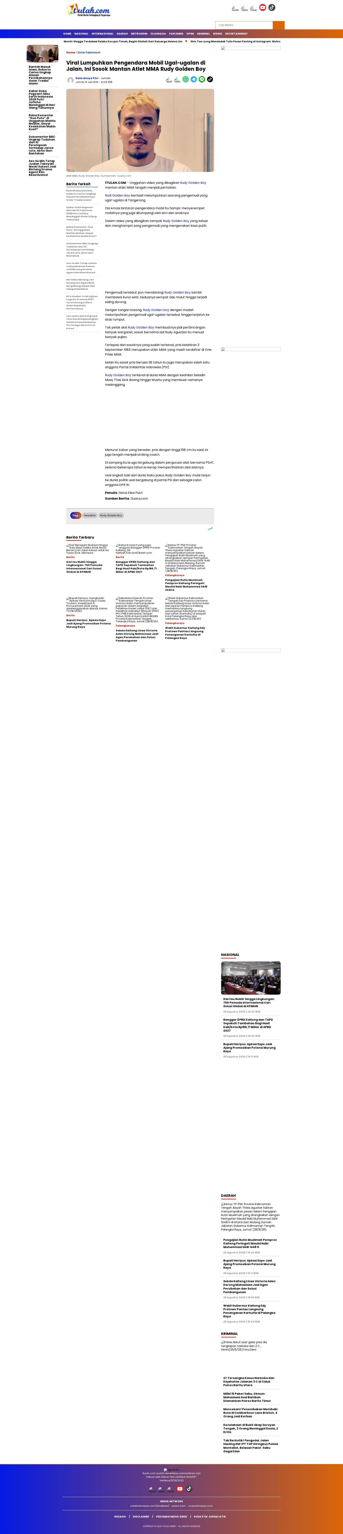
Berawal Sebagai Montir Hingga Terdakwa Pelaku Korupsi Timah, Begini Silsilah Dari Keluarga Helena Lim (84, 41)
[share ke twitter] (178, 81)
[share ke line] (203, 81)
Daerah (122, 34)
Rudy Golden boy (156, 310)
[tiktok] (272, 10)
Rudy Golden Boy (193, 182)
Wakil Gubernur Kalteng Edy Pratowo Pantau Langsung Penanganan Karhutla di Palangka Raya (249, 1311)
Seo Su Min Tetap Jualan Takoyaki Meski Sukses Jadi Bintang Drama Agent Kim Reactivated (42, 168)
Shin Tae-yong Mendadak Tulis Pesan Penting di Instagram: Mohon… (209, 41)
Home (67, 34)
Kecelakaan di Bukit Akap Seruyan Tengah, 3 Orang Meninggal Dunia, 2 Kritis (250, 1428)
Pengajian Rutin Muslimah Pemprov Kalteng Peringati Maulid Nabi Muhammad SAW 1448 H (250, 1243)
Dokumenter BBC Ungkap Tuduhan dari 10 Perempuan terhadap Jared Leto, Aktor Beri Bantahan (42, 145)
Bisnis (217, 34)
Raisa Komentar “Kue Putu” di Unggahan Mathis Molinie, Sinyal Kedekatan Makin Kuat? (42, 122)
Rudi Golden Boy (117, 195)
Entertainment (236, 34)
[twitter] (245, 10)
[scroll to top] (329, 1528)
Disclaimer (141, 1516)
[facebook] (236, 10)
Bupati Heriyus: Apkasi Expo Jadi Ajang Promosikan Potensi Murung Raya (249, 1047)
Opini (190, 34)
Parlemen (176, 34)
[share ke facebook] (170, 81)
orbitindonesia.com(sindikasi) (149, 1506)
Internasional (103, 34)
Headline (90, 515)
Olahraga (158, 34)
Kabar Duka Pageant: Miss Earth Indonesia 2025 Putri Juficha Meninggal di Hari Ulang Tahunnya (42, 99)
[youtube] (263, 10)
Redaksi (120, 1516)
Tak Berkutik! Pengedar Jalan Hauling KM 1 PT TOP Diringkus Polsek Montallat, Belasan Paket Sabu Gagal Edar (250, 1445)
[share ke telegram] (195, 81)
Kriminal (203, 34)
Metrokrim (139, 34)
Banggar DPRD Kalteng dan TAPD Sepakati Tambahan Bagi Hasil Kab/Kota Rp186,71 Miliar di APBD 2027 (248, 1025)
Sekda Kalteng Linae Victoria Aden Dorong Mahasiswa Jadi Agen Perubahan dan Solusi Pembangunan (249, 1286)
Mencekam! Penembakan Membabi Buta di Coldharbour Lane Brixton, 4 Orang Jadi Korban (250, 1412)
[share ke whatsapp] (186, 81)
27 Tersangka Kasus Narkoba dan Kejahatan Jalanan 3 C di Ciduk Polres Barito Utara (248, 1381)
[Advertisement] (42, 237)
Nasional (81, 34)
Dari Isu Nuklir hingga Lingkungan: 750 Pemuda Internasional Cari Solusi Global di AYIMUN (249, 1002)
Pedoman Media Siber (171, 1516)
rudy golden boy (111, 515)
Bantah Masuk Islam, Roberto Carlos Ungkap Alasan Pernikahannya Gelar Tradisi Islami (40, 75)
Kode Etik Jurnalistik (210, 1516)
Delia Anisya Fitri (87, 78)
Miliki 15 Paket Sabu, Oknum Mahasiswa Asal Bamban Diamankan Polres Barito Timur (247, 1397)
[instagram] (254, 10)
